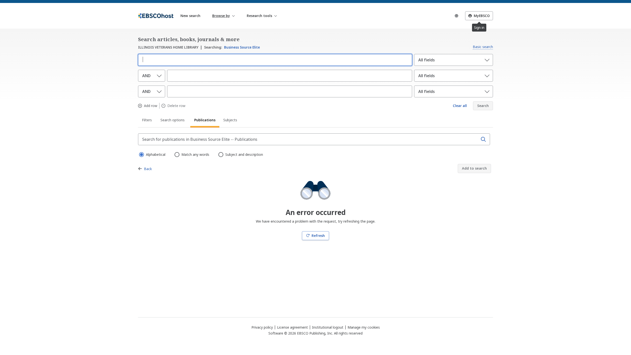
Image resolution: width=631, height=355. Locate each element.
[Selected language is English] (456, 15)
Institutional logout (327, 327)
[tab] (147, 120)
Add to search (474, 168)
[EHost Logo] (156, 16)
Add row (150, 106)
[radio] (141, 154)
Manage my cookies (364, 327)
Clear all (460, 105)
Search (483, 105)
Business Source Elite (232, 47)
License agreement (292, 327)
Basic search (483, 46)
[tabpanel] (315, 186)
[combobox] (274, 59)
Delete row (176, 106)
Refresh (318, 235)
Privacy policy (262, 327)
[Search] (483, 139)
